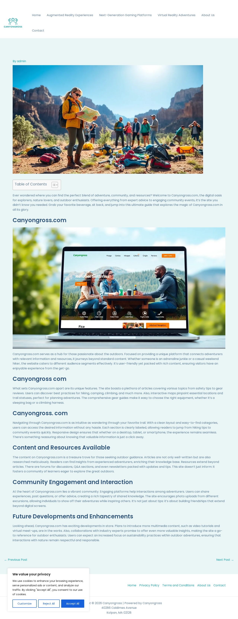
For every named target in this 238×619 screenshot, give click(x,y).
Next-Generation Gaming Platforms (125, 15)
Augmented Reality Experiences (70, 15)
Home (36, 15)
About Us (208, 15)
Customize (24, 603)
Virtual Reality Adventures (176, 15)
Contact (38, 30)
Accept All (72, 603)
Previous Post (15, 559)
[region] (48, 590)
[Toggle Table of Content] (53, 185)
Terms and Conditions (178, 585)
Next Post (225, 559)
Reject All (49, 603)
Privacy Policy (149, 585)
